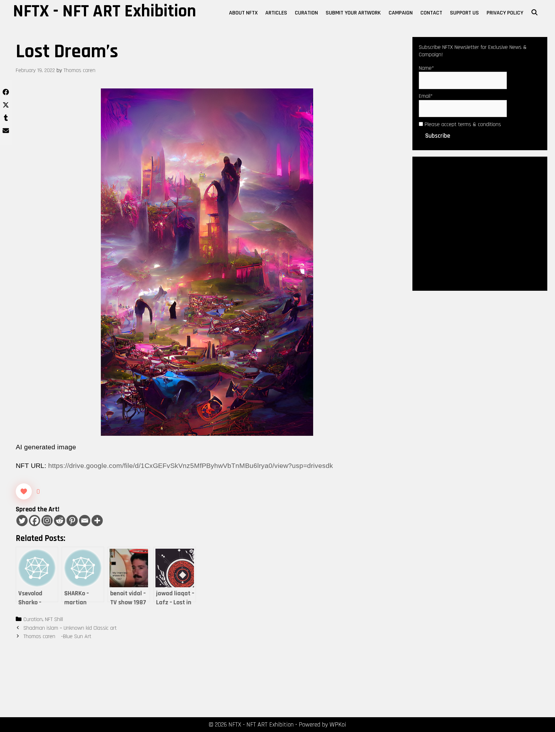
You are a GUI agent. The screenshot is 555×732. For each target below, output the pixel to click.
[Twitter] (22, 520)
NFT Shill (54, 619)
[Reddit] (59, 520)
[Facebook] (34, 520)
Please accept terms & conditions (462, 124)
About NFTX (243, 12)
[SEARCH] (534, 13)
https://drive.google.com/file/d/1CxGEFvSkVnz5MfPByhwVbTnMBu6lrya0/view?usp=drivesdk (190, 465)
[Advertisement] (480, 223)
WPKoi (338, 724)
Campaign (401, 12)
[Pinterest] (72, 520)
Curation (306, 12)
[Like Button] (24, 491)
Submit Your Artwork (353, 12)
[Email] (84, 520)
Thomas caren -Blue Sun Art (57, 636)
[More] (97, 520)
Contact (431, 12)
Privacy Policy (505, 12)
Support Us (464, 12)
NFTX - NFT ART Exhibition (104, 11)
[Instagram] (47, 520)
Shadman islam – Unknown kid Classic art (70, 628)
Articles (276, 12)
